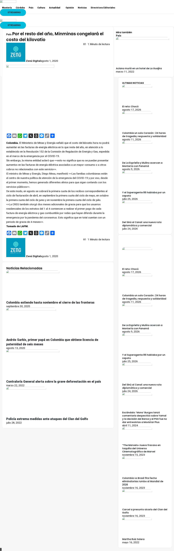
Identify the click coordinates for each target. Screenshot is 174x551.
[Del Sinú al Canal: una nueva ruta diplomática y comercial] (137, 202)
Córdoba (20, 7)
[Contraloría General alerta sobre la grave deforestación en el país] (32, 351)
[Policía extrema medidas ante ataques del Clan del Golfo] (26, 388)
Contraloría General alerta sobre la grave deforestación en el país (53, 381)
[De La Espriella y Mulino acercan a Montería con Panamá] (137, 142)
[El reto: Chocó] (137, 86)
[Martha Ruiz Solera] (137, 519)
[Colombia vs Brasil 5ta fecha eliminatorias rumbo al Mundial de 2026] (132, 458)
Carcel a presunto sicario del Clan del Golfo (144, 511)
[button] (55, 8)
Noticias (82, 7)
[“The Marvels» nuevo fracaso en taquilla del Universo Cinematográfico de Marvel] (137, 428)
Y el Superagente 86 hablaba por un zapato (143, 194)
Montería (7, 7)
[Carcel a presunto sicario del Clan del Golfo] (137, 491)
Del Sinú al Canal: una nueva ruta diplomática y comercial (141, 224)
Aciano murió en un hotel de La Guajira (139, 68)
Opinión (70, 7)
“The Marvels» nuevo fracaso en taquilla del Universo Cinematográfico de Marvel (141, 448)
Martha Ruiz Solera (133, 539)
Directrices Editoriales (103, 7)
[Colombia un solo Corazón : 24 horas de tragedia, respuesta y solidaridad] (137, 113)
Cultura (41, 7)
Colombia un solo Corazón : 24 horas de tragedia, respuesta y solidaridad (144, 134)
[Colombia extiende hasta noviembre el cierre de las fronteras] (32, 272)
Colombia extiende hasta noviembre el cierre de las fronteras (50, 302)
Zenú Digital (33, 60)
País (31, 7)
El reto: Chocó (130, 106)
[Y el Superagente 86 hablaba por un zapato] (137, 172)
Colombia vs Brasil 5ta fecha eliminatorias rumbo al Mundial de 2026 (142, 481)
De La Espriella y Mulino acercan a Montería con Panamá (142, 164)
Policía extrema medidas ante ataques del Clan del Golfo (47, 419)
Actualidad (54, 7)
